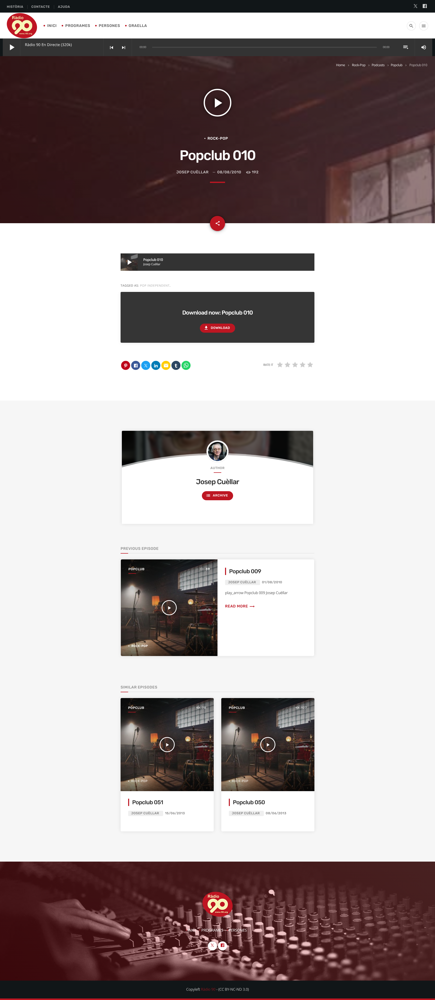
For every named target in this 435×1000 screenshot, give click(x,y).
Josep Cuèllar (192, 172)
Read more (240, 606)
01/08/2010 (272, 582)
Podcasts (378, 65)
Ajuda (64, 7)
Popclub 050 (249, 802)
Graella (138, 25)
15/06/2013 (175, 813)
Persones (109, 25)
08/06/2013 (276, 813)
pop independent (155, 285)
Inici (52, 25)
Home (340, 65)
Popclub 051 (147, 802)
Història (15, 7)
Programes (77, 25)
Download (217, 327)
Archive (217, 495)
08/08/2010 (229, 172)
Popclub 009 (245, 571)
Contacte (40, 7)
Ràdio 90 (208, 989)
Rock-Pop (359, 65)
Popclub (397, 65)
